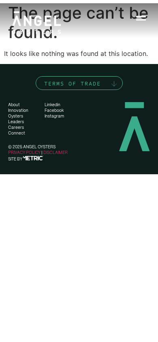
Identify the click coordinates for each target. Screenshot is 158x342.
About (14, 104)
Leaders (16, 121)
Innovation (18, 110)
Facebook (54, 110)
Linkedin (52, 104)
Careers (16, 127)
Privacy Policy (24, 152)
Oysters (15, 116)
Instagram (54, 116)
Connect (16, 133)
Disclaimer (55, 152)
